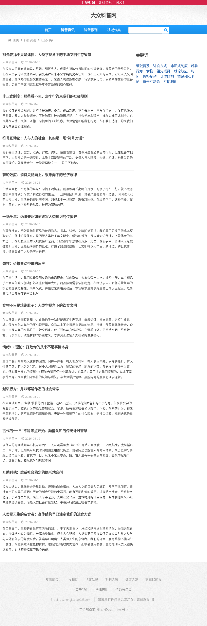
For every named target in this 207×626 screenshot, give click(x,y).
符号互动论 (151, 81)
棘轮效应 (181, 71)
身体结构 (167, 76)
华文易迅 (91, 580)
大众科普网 (103, 15)
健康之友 (131, 580)
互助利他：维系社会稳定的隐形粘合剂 (32, 472)
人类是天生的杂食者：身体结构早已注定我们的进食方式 (46, 514)
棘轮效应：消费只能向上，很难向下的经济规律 (39, 175)
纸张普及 (143, 66)
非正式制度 (179, 66)
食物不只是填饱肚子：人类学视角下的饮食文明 (39, 305)
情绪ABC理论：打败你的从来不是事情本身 (35, 347)
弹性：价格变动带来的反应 (23, 263)
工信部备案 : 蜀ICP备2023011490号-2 (103, 610)
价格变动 (149, 76)
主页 (16, 40)
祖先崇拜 (163, 71)
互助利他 (170, 81)
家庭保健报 (153, 580)
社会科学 (47, 40)
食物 (149, 71)
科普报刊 (91, 30)
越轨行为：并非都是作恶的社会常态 (30, 389)
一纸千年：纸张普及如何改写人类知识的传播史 (39, 217)
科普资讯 (68, 30)
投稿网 (73, 580)
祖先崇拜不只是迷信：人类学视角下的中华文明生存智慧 (46, 55)
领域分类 (114, 30)
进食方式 (160, 66)
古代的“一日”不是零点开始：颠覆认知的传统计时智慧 (44, 431)
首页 (48, 30)
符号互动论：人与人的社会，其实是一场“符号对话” (43, 138)
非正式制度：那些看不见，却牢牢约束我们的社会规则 (45, 96)
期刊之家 (111, 580)
